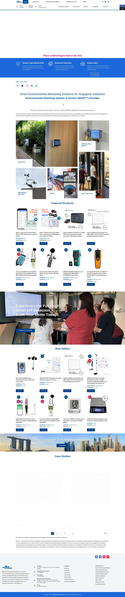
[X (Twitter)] (22, 86)
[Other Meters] (62, 181)
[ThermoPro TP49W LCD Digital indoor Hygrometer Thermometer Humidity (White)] (74, 403)
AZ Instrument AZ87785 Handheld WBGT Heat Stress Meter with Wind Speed (49, 271)
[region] (62, 31)
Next (105, 531)
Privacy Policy (67, 577)
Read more (67, 241)
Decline (13, 591)
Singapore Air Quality (99, 582)
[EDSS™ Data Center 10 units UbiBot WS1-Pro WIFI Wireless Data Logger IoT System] (27, 217)
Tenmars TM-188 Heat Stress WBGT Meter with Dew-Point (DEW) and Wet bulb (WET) (50, 418)
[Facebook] (17, 86)
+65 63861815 (40, 572)
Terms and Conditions (69, 581)
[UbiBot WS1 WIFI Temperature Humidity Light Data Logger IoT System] (51, 362)
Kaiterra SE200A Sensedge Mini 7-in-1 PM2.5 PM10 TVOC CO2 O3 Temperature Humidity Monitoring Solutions (98, 232)
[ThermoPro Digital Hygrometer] (99, 103)
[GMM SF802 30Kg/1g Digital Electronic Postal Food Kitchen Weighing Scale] (98, 403)
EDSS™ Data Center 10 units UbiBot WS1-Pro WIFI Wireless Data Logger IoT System (26, 232)
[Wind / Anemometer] (31, 181)
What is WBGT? (98, 580)
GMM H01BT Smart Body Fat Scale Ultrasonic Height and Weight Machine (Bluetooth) (26, 418)
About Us (86, 6)
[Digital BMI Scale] (94, 173)
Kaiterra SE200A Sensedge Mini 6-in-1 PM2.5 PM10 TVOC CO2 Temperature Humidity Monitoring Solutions (73, 377)
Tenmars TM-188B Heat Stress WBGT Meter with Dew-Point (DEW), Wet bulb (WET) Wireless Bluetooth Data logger (26, 271)
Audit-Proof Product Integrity (101, 573)
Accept (6, 591)
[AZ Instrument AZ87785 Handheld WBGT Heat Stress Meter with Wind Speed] (51, 256)
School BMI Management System (102, 571)
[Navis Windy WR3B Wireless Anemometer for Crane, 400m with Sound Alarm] (27, 362)
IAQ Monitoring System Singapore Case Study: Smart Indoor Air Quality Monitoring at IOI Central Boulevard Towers (84, 501)
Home (25, 1)
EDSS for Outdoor (22, 460)
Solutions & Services (63, 6)
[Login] (105, 2)
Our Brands (95, 6)
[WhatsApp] (36, 86)
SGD (121, 6)
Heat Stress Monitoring (100, 575)
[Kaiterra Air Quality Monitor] (43, 103)
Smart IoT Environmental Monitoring (102, 567)
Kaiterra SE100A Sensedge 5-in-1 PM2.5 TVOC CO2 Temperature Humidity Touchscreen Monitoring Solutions (74, 232)
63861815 (22, 7)
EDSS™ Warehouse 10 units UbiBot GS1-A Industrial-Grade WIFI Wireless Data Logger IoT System (50, 232)
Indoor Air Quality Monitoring (101, 569)
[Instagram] (104, 556)
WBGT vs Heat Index (99, 578)
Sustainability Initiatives (100, 584)
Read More (22, 516)
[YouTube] (107, 556)
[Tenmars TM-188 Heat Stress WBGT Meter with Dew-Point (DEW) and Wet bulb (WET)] (51, 403)
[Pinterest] (27, 86)
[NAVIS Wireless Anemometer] (62, 103)
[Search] (102, 2)
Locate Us (66, 570)
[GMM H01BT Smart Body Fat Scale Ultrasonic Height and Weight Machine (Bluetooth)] (27, 403)
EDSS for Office (69, 460)
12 (72, 531)
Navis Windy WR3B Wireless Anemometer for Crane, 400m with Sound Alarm (25, 377)
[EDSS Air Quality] (47, 141)
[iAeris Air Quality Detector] (25, 103)
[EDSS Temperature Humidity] (94, 133)
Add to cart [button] (19, 241)
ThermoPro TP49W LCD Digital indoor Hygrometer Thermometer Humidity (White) (73, 418)
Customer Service (68, 579)
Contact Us (105, 6)
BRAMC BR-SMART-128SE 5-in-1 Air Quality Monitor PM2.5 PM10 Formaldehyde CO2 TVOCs (73, 271)
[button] (117, 593)
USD (121, 8)
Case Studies (76, 6)
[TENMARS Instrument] (81, 103)
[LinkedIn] (32, 86)
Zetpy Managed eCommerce (75, 594)
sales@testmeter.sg (42, 7)
